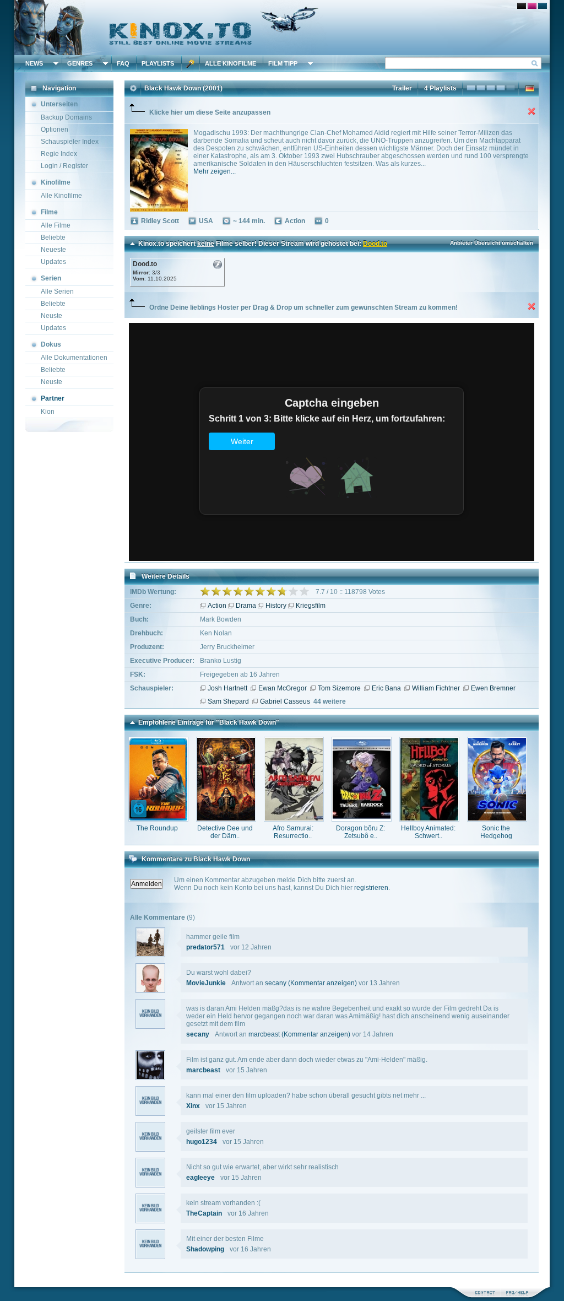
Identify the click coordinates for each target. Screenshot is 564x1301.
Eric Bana (386, 688)
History (275, 605)
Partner (52, 398)
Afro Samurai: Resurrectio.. (293, 832)
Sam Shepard (228, 701)
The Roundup (157, 828)
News (34, 63)
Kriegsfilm (311, 605)
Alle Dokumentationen (74, 357)
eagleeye (200, 1177)
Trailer (402, 88)
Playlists (158, 63)
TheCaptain (204, 1213)
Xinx (193, 1106)
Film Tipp (282, 63)
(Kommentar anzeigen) (322, 983)
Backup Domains (66, 117)
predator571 (205, 947)
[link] (282, 27)
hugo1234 (201, 1142)
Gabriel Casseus (285, 701)
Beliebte (53, 237)
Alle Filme (55, 225)
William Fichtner (436, 688)
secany (275, 983)
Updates (53, 262)
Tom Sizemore (339, 688)
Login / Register (64, 166)
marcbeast (264, 1034)
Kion (48, 411)
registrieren (371, 888)
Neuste (51, 316)
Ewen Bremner (493, 688)
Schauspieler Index (70, 141)
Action (217, 605)
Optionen (54, 129)
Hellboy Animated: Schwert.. (428, 832)
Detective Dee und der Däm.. (225, 832)
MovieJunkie (206, 983)
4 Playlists (440, 88)
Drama (246, 605)
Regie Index (59, 154)
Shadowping (205, 1249)
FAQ (123, 63)
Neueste (53, 249)
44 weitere (329, 701)
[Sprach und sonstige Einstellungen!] (190, 63)
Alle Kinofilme (230, 63)
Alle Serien (57, 291)
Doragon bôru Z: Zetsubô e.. (360, 832)
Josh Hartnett (227, 688)
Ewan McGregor (282, 688)
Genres (80, 63)
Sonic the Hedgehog (496, 832)
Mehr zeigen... (214, 171)
